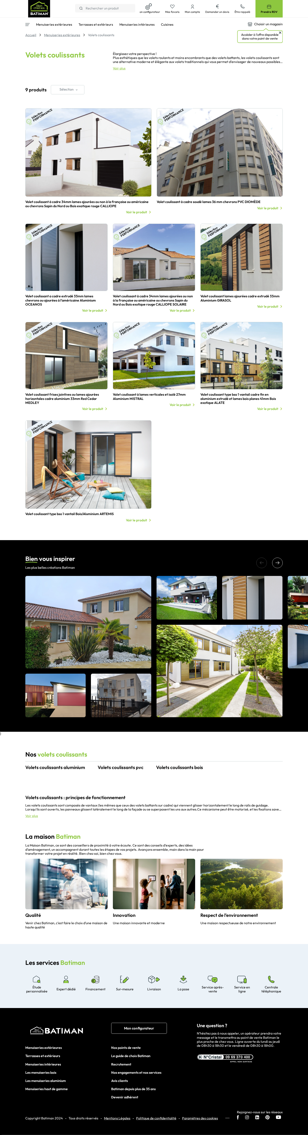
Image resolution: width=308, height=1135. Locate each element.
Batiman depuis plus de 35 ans (133, 1089)
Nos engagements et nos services (136, 1072)
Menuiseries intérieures (43, 1064)
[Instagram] (247, 1117)
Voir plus (119, 68)
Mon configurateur (139, 1028)
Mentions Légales (117, 1118)
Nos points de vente (126, 1048)
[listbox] (67, 89)
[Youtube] (278, 1117)
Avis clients (119, 1081)
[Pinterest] (267, 1117)
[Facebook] (238, 1117)
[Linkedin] (257, 1117)
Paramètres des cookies (200, 1118)
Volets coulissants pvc (120, 767)
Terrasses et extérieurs (42, 1056)
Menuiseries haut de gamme (46, 1089)
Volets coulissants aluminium (55, 767)
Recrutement (121, 1064)
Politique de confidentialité (156, 1118)
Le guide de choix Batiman (130, 1056)
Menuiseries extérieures (43, 1048)
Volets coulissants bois (179, 767)
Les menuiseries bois (40, 1072)
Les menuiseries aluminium (45, 1081)
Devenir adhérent (124, 1097)
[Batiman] (68, 1031)
